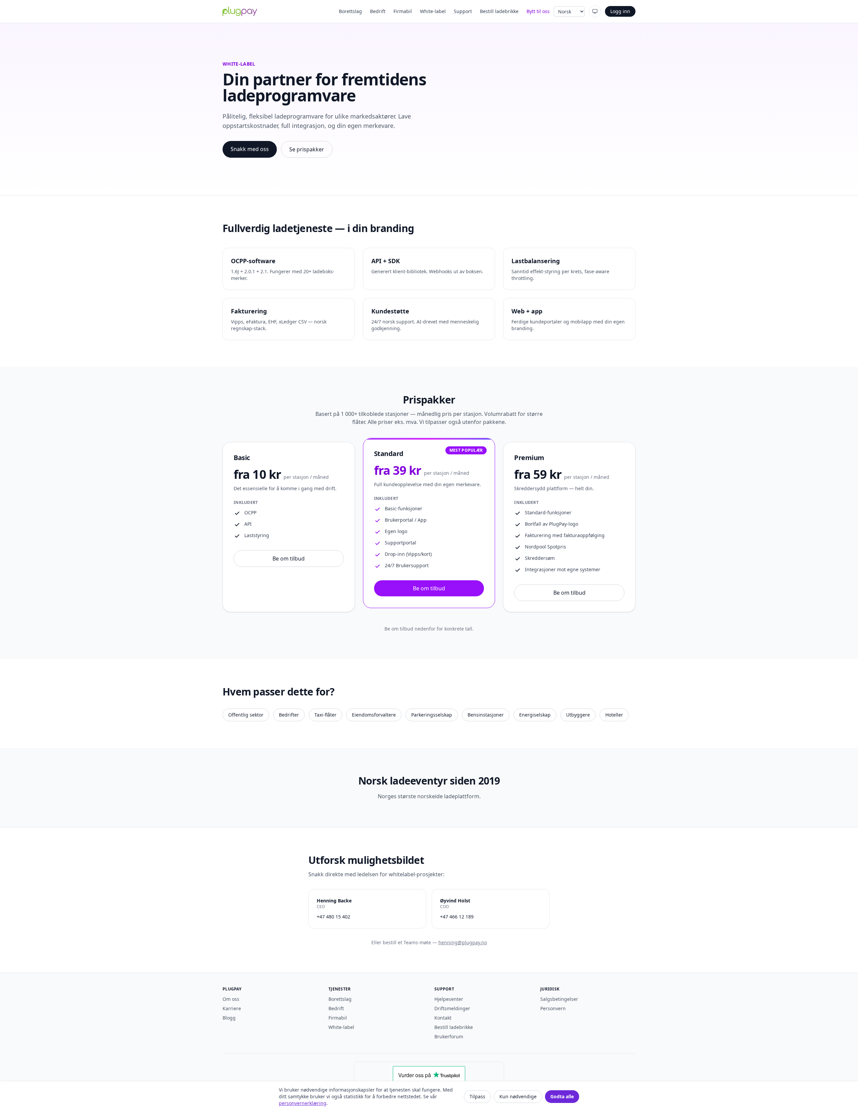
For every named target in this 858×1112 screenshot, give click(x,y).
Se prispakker (306, 149)
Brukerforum (448, 1036)
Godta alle (562, 1096)
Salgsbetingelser (559, 999)
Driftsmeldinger (452, 1008)
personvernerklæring (302, 1103)
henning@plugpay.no (462, 942)
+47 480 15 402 (333, 916)
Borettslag (350, 11)
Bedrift (377, 11)
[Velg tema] (595, 11)
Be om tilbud (288, 558)
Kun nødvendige (518, 1096)
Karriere (232, 1008)
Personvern (553, 1008)
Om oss (231, 999)
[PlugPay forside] (240, 11)
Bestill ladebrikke (499, 11)
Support (463, 11)
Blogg (229, 1018)
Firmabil (402, 11)
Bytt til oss (538, 11)
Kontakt (442, 1018)
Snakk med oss (250, 149)
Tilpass (477, 1096)
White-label (433, 11)
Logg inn (620, 11)
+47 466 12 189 (457, 916)
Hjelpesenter (448, 999)
